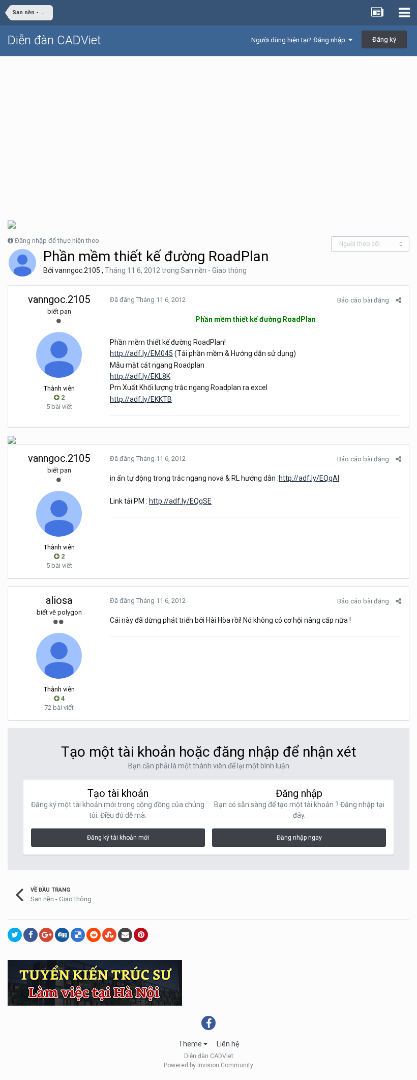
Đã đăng (148, 299)
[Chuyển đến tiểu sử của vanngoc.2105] (22, 262)
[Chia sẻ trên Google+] (46, 935)
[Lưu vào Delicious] (78, 935)
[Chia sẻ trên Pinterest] (141, 935)
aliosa (59, 600)
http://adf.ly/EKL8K (140, 376)
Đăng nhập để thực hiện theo (57, 240)
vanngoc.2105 (77, 270)
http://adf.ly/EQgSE (180, 501)
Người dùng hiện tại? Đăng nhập (299, 40)
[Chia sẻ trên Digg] (62, 935)
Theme (190, 1044)
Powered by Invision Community (208, 1065)
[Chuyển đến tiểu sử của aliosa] (59, 656)
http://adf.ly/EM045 (141, 353)
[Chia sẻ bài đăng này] (398, 300)
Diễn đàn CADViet (54, 40)
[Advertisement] (208, 133)
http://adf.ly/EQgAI (309, 478)
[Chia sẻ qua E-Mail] (125, 935)
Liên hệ (228, 1044)
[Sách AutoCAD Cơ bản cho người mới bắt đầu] (12, 439)
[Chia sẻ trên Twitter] (15, 935)
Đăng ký (384, 39)
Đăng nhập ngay (299, 837)
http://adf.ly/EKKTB (141, 399)
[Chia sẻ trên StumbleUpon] (109, 935)
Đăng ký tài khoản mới (118, 837)
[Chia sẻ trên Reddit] (93, 935)
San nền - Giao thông (214, 270)
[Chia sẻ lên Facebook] (30, 935)
